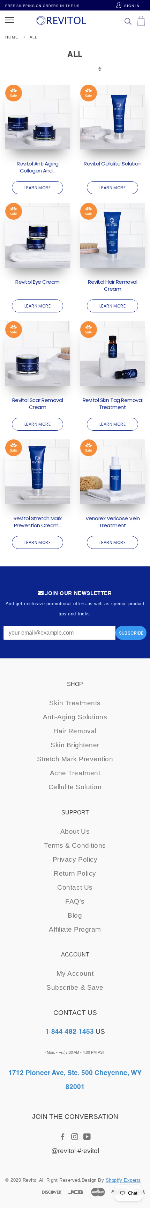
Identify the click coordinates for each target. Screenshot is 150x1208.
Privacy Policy (75, 859)
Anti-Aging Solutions (75, 717)
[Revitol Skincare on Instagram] (74, 1137)
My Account (75, 973)
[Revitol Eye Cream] (37, 235)
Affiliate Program (75, 929)
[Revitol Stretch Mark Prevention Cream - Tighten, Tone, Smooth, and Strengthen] (37, 471)
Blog (75, 915)
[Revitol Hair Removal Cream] (112, 235)
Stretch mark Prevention (75, 759)
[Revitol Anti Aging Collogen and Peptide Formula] (37, 117)
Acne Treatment (75, 773)
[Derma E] (61, 20)
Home (11, 37)
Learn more (37, 188)
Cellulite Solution (75, 787)
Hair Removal (74, 731)
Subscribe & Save (74, 987)
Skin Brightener (75, 745)
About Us (75, 831)
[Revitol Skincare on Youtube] (87, 1137)
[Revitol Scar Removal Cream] (37, 353)
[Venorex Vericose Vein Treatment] (112, 471)
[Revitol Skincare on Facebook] (62, 1137)
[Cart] (128, 23)
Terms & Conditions (75, 845)
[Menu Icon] (9, 20)
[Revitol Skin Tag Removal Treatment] (112, 353)
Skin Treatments (75, 703)
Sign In (131, 6)
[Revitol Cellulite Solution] (112, 117)
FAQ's (75, 901)
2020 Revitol (24, 1180)
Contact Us (74, 887)
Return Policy (75, 873)
